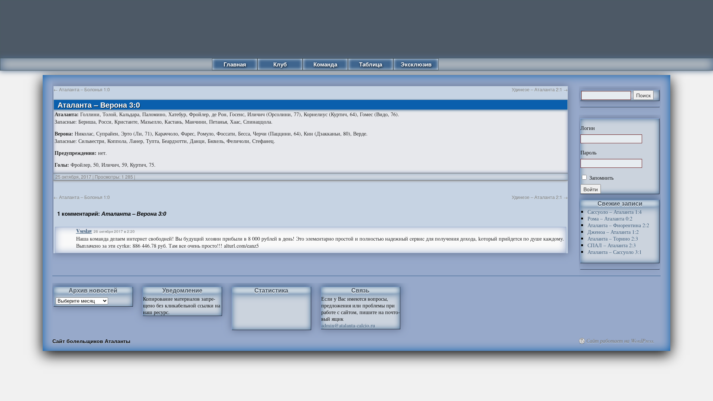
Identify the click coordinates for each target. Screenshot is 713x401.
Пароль (588, 152)
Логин (587, 128)
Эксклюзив (416, 64)
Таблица (370, 64)
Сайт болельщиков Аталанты (91, 341)
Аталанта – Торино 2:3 (612, 238)
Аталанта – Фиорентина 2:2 (618, 225)
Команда (325, 64)
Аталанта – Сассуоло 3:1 (614, 251)
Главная (235, 64)
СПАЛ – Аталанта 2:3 (611, 245)
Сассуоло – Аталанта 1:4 (614, 211)
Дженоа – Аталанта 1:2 (613, 231)
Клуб (280, 64)
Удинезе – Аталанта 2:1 (540, 89)
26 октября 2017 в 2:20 (114, 231)
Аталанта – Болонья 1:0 (81, 89)
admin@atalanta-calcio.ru (348, 325)
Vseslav (84, 231)
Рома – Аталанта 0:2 (609, 218)
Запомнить (600, 177)
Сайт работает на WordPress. (620, 341)
